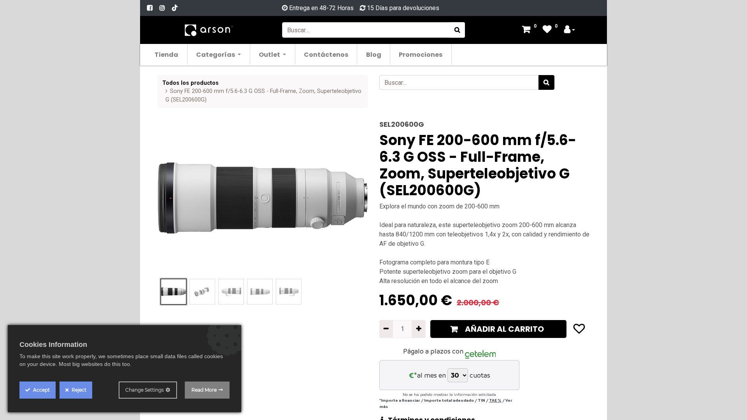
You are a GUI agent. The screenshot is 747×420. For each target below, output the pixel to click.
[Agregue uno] (418, 329)
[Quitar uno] (386, 329)
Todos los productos (190, 83)
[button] (173, 198)
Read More (204, 390)
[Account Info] (569, 30)
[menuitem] (167, 54)
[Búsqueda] (457, 30)
